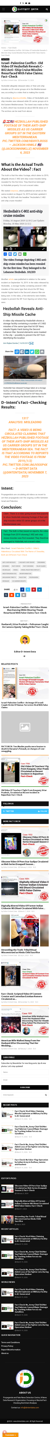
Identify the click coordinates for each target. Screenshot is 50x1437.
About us (5, 1353)
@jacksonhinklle (19, 98)
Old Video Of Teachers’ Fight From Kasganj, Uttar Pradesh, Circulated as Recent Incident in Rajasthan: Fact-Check (24, 792)
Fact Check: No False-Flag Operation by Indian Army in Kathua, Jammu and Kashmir (31, 1162)
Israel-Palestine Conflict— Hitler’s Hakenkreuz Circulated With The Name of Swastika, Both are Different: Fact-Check (22, 551)
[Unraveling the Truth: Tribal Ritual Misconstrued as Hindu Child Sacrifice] (25, 930)
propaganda (33, 577)
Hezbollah (6, 570)
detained (6, 566)
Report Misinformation (10, 1350)
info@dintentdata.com (30, 1408)
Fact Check (5, 59)
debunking (41, 562)
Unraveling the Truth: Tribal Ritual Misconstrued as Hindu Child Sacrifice (20, 951)
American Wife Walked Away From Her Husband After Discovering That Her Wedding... (20, 1043)
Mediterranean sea (9, 573)
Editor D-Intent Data (10, 80)
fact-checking (28, 566)
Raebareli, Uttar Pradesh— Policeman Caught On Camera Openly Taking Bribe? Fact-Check (25, 625)
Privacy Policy (7, 1346)
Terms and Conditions (10, 1342)
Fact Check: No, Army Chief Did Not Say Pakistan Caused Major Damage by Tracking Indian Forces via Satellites (31, 1130)
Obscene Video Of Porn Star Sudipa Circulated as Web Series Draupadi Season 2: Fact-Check (31, 1188)
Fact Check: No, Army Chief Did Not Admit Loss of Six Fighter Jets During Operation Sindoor (32, 1146)
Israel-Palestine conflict (30, 570)
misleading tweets (9, 577)
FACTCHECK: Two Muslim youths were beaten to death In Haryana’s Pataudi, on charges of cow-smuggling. (23, 748)
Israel (15, 570)
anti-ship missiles (9, 562)
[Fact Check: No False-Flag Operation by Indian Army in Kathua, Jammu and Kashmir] (7, 1163)
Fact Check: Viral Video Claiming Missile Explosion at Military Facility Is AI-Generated (31, 1113)
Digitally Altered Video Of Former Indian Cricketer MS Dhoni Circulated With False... (23, 907)
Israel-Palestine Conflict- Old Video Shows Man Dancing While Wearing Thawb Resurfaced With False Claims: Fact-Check (25, 610)
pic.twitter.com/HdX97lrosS (25, 141)
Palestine (22, 577)
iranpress (14, 191)
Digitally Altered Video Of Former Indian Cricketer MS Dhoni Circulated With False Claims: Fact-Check (32, 1203)
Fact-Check (16, 566)
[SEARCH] (46, 1095)
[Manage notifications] (5, 1432)
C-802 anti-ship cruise (26, 562)
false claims (41, 566)
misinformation (25, 573)
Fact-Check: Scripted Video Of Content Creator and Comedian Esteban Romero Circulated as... (21, 996)
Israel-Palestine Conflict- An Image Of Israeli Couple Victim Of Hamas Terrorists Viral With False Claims (24, 705)
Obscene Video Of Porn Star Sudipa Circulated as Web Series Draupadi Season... (24, 862)
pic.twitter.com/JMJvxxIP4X (25, 465)
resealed (6, 581)
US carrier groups (19, 581)
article (11, 279)
